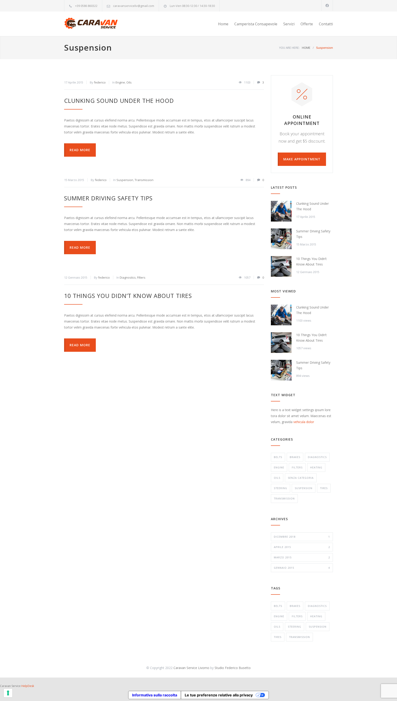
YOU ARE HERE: (289, 48)
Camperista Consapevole (255, 23)
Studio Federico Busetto (233, 668)
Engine (120, 82)
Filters (141, 277)
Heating (316, 467)
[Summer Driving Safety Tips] (281, 238)
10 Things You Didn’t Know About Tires (128, 296)
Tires (324, 488)
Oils (129, 82)
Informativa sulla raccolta (154, 695)
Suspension (124, 180)
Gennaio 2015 (302, 567)
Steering (280, 488)
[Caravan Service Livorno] (106, 23)
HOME (306, 48)
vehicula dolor (303, 422)
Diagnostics (128, 277)
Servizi (289, 23)
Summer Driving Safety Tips (108, 198)
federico (100, 82)
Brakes (295, 457)
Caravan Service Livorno (191, 668)
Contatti (326, 23)
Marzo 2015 (302, 557)
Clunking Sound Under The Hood (119, 100)
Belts (278, 457)
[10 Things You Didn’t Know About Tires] (281, 266)
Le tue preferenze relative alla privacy (219, 695)
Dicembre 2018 (302, 536)
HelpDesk (27, 686)
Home (223, 23)
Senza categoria (301, 477)
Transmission (144, 180)
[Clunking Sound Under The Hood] (281, 211)
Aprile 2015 (302, 547)
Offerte (307, 23)
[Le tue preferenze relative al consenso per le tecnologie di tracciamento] (8, 693)
